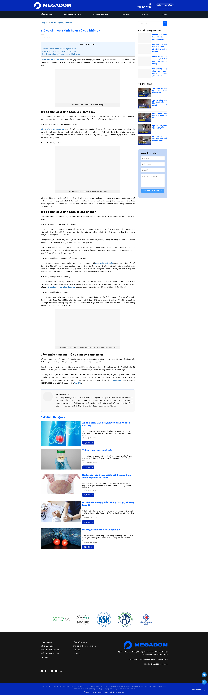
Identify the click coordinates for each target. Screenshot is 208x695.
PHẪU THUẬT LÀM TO (50, 650)
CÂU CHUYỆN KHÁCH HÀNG (84, 646)
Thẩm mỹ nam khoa (72, 14)
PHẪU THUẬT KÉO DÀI (50, 654)
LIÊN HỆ (76, 654)
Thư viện (126, 14)
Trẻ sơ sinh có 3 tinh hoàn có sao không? (59, 51)
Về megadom (46, 14)
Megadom (117, 380)
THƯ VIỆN (45, 657)
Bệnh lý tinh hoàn (65, 22)
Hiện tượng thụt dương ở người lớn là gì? (159, 115)
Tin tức (145, 14)
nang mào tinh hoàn (104, 263)
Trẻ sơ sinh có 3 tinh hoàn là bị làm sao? (59, 49)
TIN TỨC (76, 650)
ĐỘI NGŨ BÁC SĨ (47, 646)
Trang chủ (45, 22)
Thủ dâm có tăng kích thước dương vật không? (159, 90)
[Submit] (165, 23)
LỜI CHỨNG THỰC (80, 642)
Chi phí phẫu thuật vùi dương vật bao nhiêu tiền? (159, 127)
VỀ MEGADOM (46, 642)
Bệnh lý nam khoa (101, 14)
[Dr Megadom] (52, 5)
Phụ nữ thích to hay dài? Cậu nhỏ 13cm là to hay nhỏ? (159, 138)
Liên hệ (164, 14)
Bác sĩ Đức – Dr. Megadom (52, 129)
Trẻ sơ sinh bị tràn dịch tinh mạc (60, 287)
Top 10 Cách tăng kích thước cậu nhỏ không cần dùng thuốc (159, 102)
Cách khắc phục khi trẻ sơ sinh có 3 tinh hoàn (61, 54)
